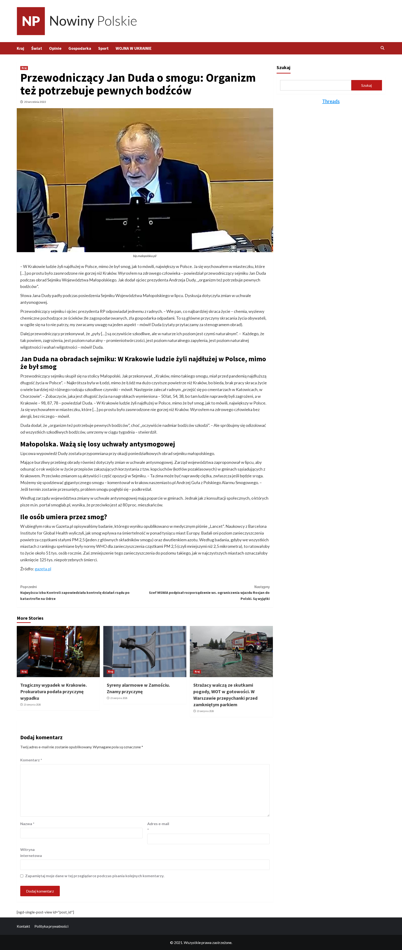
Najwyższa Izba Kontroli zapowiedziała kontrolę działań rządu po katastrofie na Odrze (75, 592)
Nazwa (27, 823)
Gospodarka (79, 48)
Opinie (55, 48)
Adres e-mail (158, 826)
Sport (103, 48)
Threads (331, 101)
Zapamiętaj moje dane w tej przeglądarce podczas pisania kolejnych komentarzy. (94, 875)
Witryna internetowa (31, 852)
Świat (36, 48)
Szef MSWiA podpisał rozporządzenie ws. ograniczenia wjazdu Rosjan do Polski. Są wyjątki (209, 592)
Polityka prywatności (51, 926)
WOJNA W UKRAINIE (134, 48)
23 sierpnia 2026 (32, 704)
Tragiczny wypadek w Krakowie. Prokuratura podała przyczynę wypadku (53, 691)
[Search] (382, 47)
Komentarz (31, 760)
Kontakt (23, 926)
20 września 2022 (35, 102)
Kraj (20, 48)
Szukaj (283, 67)
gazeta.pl (43, 568)
